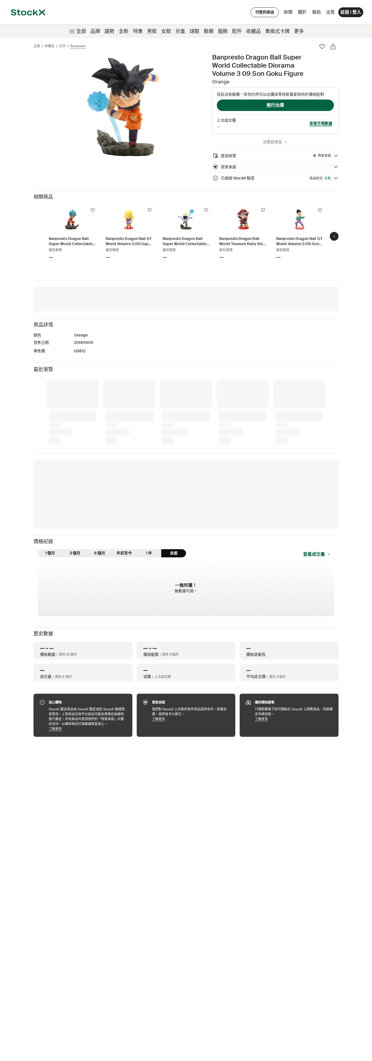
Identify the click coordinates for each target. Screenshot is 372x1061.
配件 (237, 31)
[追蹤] (92, 210)
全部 (81, 31)
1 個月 (50, 553)
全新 (124, 31)
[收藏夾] (322, 46)
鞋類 (209, 31)
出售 (330, 12)
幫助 (316, 12)
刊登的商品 (264, 12)
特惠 (138, 31)
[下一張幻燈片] (334, 236)
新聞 (288, 12)
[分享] (333, 46)
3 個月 (75, 553)
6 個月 (99, 553)
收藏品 (253, 31)
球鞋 (194, 31)
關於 (303, 13)
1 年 (149, 553)
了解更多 (88, 728)
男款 (152, 31)
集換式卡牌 (277, 31)
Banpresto (78, 46)
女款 (166, 31)
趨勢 (109, 31)
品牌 (95, 31)
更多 (299, 31)
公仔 (62, 46)
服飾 (223, 31)
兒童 (180, 31)
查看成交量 (314, 554)
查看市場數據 (320, 123)
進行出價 (275, 105)
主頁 (36, 46)
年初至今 (124, 553)
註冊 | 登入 (350, 12)
